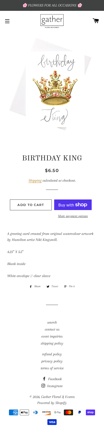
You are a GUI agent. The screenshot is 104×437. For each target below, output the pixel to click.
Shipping (35, 180)
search (52, 322)
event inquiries (52, 336)
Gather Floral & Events (58, 397)
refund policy (52, 354)
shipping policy (52, 343)
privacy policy (52, 361)
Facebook (54, 379)
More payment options (73, 216)
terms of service (52, 368)
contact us (52, 329)
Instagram (54, 386)
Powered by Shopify (52, 403)
